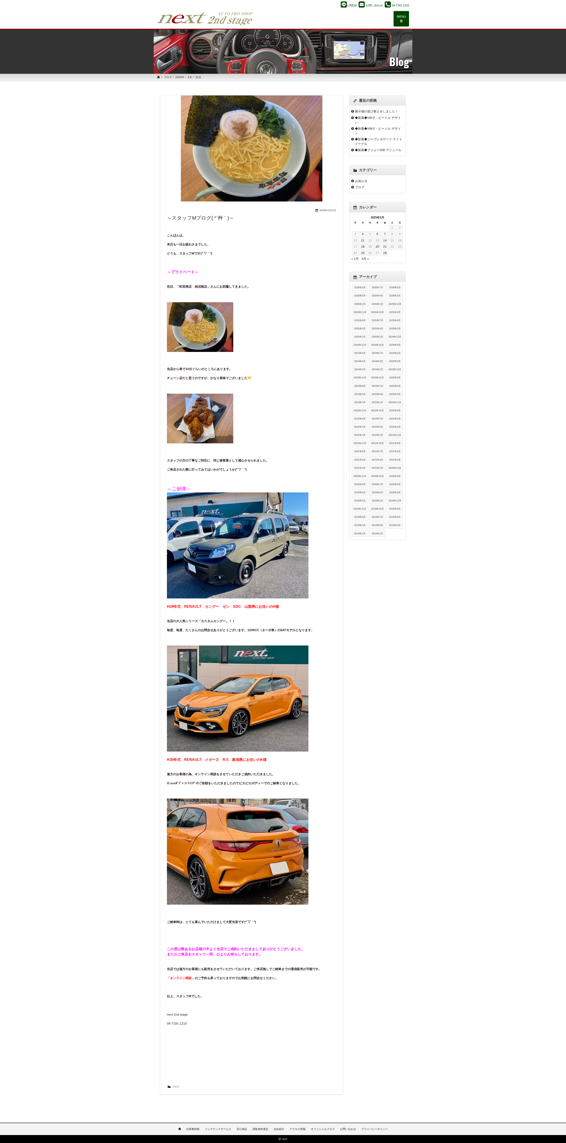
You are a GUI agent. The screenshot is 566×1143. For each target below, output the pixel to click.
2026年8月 (360, 287)
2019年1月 (377, 533)
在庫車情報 (192, 1129)
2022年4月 (377, 426)
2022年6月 (395, 418)
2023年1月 (377, 402)
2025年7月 (377, 320)
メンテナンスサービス (218, 1129)
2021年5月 (360, 459)
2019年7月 (377, 517)
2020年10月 (377, 476)
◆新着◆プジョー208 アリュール (378, 150)
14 (385, 240)
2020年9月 (395, 476)
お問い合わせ (348, 1129)
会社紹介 (279, 1129)
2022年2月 (360, 435)
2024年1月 (377, 369)
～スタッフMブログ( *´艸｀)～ (200, 218)
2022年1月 (377, 435)
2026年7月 (377, 287)
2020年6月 (395, 484)
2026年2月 (360, 304)
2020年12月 (394, 468)
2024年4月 (377, 361)
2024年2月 (360, 369)
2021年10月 (377, 443)
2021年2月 (360, 468)
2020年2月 (360, 500)
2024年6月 (395, 353)
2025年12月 (394, 304)
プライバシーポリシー (374, 1129)
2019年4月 (377, 525)
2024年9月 (395, 345)
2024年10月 (377, 345)
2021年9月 (395, 443)
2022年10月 (377, 410)
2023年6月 (395, 386)
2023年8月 (360, 386)
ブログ (168, 77)
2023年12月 (394, 369)
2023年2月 (360, 402)
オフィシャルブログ (323, 1129)
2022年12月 (394, 402)
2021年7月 (377, 451)
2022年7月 (377, 418)
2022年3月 (395, 426)
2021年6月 (395, 451)
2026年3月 (395, 295)
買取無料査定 (260, 1129)
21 (385, 246)
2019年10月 (377, 508)
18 (363, 246)
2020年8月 (360, 484)
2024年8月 (360, 353)
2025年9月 (395, 312)
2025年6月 (395, 320)
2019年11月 (360, 508)
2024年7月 (377, 353)
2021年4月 (377, 459)
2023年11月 (360, 377)
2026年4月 (377, 295)
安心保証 (242, 1129)
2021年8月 (360, 451)
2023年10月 (377, 377)
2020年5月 (360, 492)
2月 (190, 77)
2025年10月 (377, 312)
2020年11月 (360, 476)
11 (362, 240)
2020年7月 (377, 484)
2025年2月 (360, 336)
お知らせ (361, 181)
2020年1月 (377, 500)
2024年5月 (360, 361)
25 (363, 253)
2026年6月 (395, 287)
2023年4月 (377, 394)
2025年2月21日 (327, 210)
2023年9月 (395, 377)
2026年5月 (360, 295)
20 (377, 246)
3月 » (365, 258)
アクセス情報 (298, 1129)
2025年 (179, 77)
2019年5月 (360, 525)
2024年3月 (395, 361)
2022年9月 (395, 410)
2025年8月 (360, 320)
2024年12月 (394, 336)
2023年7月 (377, 386)
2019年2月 (360, 533)
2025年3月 (395, 328)
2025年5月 (360, 328)
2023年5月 (360, 394)
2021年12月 (394, 435)
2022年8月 (360, 418)
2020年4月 (377, 492)
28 (385, 253)
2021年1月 (377, 468)
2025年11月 (360, 312)
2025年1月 (377, 336)
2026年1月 (377, 304)
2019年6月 (395, 517)
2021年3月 (395, 459)
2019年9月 (395, 508)
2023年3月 (395, 394)
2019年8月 (360, 517)
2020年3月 (395, 492)
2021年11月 (360, 443)
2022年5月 (360, 426)
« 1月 (355, 258)
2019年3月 (395, 525)
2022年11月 (360, 410)
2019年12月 (394, 500)
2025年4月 (377, 328)
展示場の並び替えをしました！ (376, 111)
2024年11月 (360, 345)
